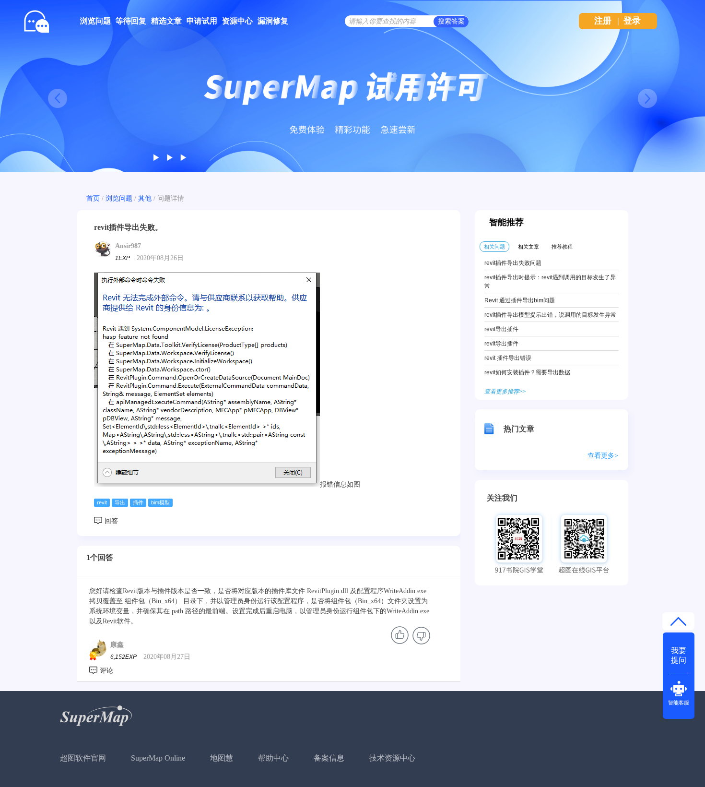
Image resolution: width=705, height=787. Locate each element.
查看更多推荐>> (505, 391)
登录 (632, 20)
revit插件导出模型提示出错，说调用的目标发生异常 (550, 314)
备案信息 (329, 758)
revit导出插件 (501, 329)
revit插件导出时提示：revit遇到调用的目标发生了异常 (550, 281)
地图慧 (221, 758)
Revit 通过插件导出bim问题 (519, 300)
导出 (120, 502)
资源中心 (237, 21)
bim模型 (160, 502)
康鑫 (117, 644)
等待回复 (131, 21)
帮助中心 (273, 758)
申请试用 (202, 21)
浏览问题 (95, 21)
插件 (138, 502)
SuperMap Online (158, 758)
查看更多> (603, 455)
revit (102, 502)
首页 (93, 198)
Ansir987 (128, 246)
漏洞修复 (273, 21)
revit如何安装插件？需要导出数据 (527, 372)
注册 (602, 20)
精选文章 (166, 21)
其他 (145, 198)
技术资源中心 (392, 758)
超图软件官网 (83, 758)
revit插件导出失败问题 (512, 263)
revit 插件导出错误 (507, 358)
